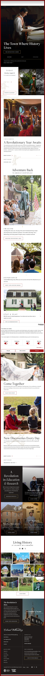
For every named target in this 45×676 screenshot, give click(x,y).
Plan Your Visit (8, 62)
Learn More (33, 498)
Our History (6, 637)
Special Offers (6, 655)
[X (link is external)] (25, 549)
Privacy (24, 667)
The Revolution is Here (12, 52)
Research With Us (11, 496)
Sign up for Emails (32, 658)
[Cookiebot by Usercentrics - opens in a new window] (39, 324)
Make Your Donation (11, 621)
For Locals (5, 653)
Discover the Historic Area (13, 238)
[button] (9, 57)
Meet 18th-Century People (13, 285)
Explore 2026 (7, 162)
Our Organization (7, 639)
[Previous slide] (8, 82)
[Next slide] (11, 82)
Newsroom (6, 641)
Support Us (5, 651)
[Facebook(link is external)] (22, 549)
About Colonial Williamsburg (11, 634)
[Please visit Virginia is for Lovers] (13, 670)
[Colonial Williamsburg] (13, 631)
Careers (5, 644)
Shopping (5, 656)
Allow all (36, 350)
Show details (39, 347)
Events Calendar (9, 92)
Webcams (5, 660)
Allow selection (22, 350)
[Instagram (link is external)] (20, 549)
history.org (5, 662)
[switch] (17, 343)
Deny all (8, 350)
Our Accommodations (11, 321)
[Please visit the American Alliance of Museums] (7, 670)
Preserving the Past (9, 462)
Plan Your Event (10, 393)
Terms (27, 667)
